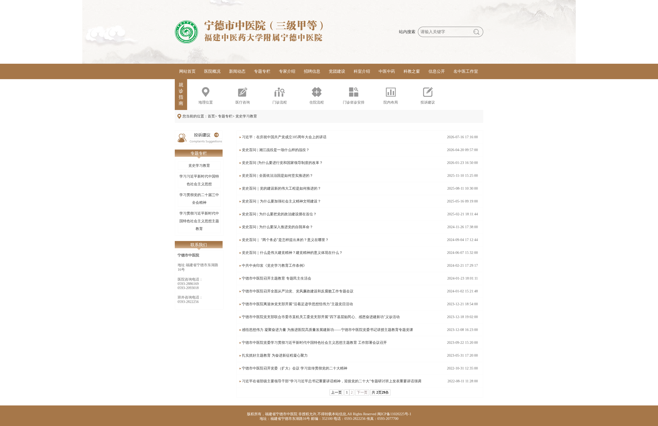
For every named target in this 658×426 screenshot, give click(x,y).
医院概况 (212, 71)
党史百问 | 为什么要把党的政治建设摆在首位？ (279, 214)
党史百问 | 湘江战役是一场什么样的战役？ (275, 150)
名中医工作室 (465, 71)
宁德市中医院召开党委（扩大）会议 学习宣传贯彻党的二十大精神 (294, 368)
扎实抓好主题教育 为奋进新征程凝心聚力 (275, 355)
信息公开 (436, 71)
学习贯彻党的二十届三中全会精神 (199, 199)
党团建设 (337, 71)
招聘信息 (312, 71)
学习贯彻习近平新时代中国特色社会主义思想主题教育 (199, 221)
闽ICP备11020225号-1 (394, 414)
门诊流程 (279, 102)
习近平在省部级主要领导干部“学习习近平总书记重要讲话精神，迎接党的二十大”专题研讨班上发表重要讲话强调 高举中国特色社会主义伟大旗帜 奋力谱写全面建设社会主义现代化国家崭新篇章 (331, 383)
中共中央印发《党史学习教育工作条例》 (274, 265)
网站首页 (187, 71)
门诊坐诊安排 (353, 102)
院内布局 (390, 102)
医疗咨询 (242, 102)
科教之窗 (412, 71)
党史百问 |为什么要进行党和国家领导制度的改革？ (282, 163)
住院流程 (316, 102)
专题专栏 (262, 71)
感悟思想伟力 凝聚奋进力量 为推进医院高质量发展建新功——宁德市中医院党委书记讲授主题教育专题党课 (327, 330)
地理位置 (205, 102)
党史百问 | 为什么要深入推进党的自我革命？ (277, 227)
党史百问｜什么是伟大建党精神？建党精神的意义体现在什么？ (292, 253)
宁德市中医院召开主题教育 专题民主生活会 (276, 278)
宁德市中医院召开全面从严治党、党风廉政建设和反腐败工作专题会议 (297, 291)
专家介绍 (287, 71)
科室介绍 (362, 71)
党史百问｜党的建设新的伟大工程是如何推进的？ (281, 188)
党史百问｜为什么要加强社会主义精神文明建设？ (281, 201)
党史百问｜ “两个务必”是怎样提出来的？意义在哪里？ (285, 240)
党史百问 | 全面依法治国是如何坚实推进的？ (277, 176)
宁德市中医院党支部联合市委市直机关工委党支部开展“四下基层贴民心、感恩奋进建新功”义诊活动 (321, 317)
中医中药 (387, 71)
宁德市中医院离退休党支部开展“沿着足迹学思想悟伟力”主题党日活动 (297, 304)
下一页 (362, 392)
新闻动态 (237, 71)
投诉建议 (428, 102)
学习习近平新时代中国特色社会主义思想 (199, 180)
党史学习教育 (199, 166)
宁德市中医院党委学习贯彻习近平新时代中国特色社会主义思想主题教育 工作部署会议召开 (314, 343)
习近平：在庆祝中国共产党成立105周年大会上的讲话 (284, 137)
